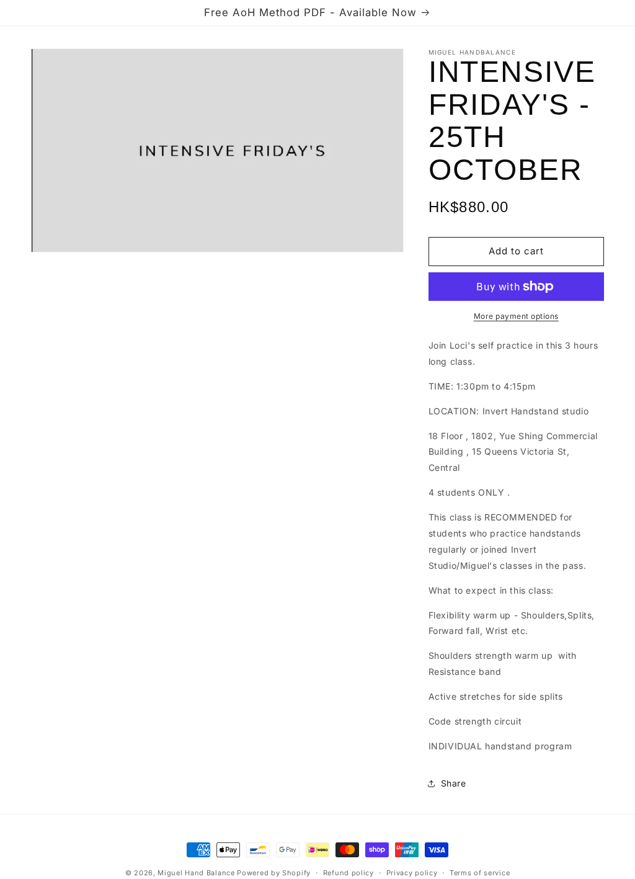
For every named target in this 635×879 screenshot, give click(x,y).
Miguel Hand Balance (196, 872)
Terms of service (480, 872)
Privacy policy (412, 872)
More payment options (516, 316)
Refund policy (348, 872)
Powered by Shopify (274, 872)
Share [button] (453, 783)
